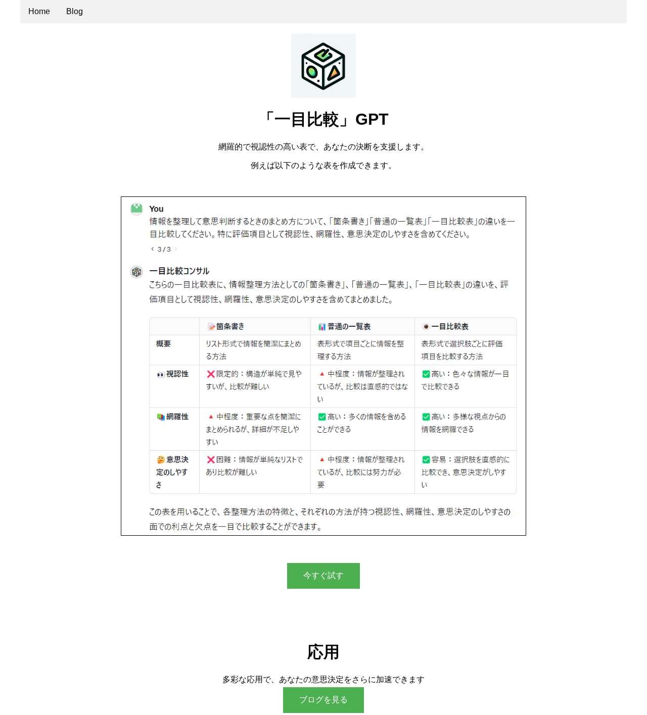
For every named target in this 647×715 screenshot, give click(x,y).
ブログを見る (323, 699)
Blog (74, 11)
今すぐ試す (323, 575)
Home (39, 11)
